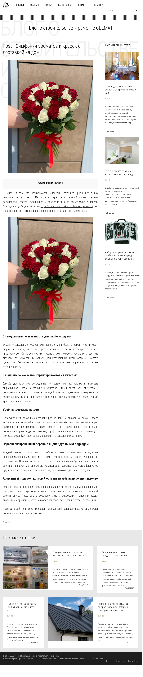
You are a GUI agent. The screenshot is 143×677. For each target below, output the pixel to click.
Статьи (48, 5)
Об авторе (98, 5)
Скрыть (58, 182)
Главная (34, 5)
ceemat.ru (26, 656)
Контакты (82, 5)
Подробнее (109, 131)
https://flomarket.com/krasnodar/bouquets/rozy (67, 206)
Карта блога (64, 5)
